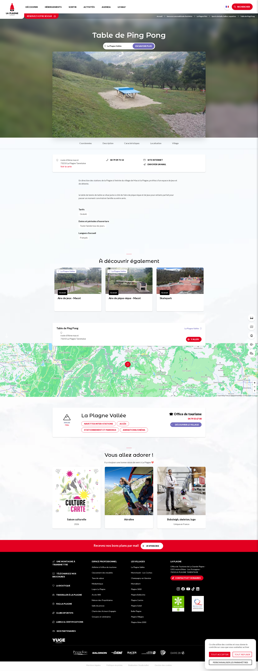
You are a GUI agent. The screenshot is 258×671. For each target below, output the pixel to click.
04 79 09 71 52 (117, 160)
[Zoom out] (255, 387)
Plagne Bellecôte (138, 595)
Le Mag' (122, 7)
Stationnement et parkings (100, 430)
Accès (123, 423)
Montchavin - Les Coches (141, 573)
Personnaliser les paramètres (230, 662)
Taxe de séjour (98, 578)
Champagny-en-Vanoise (141, 578)
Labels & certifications (69, 622)
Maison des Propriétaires (102, 600)
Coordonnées (85, 143)
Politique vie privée (114, 665)
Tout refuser (242, 654)
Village (175, 143)
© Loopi (254, 395)
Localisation (155, 143)
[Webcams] (251, 335)
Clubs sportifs (64, 613)
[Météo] (251, 344)
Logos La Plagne (98, 589)
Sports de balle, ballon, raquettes (224, 16)
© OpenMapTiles (222, 395)
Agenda (106, 7)
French (227, 7)
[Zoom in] (255, 383)
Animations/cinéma (134, 430)
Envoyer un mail (157, 164)
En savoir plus (143, 46)
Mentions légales (93, 665)
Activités (89, 7)
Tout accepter (219, 654)
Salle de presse (98, 606)
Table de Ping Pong (247, 16)
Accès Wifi (96, 595)
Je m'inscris (152, 546)
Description (108, 143)
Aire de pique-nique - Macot (125, 298)
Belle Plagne (136, 611)
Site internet (155, 160)
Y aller (195, 339)
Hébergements (53, 7)
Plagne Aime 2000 (138, 622)
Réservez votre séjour (39, 16)
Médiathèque (97, 584)
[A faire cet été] (251, 318)
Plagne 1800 (136, 589)
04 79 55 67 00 (195, 418)
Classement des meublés (102, 573)
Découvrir (32, 7)
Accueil (159, 16)
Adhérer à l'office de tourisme (104, 567)
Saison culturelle (76, 519)
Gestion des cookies (163, 665)
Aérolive (129, 519)
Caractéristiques (131, 143)
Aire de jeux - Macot (69, 298)
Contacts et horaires (188, 578)
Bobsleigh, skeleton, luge (181, 519)
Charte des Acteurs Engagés (104, 611)
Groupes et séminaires (101, 617)
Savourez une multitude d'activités (179, 16)
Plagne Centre (137, 600)
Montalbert (136, 584)
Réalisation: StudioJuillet (138, 665)
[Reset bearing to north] (255, 391)
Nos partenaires (66, 631)
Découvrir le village (187, 424)
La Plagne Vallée (67, 271)
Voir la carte (66, 166)
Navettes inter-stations (98, 423)
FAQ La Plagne (64, 604)
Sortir (72, 7)
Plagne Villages (137, 617)
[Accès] (251, 353)
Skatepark (166, 298)
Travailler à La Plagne (69, 595)
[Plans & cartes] (251, 326)
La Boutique (63, 585)
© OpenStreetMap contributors (240, 395)
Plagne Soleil (136, 606)
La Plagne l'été (202, 16)
